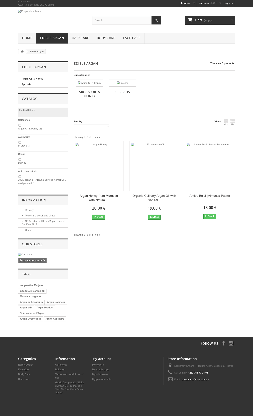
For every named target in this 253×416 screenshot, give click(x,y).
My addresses (100, 374)
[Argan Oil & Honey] (89, 83)
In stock (24, 145)
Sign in (229, 3)
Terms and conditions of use (39, 215)
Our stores (30, 230)
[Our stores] (43, 254)
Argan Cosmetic (56, 302)
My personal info (101, 379)
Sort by (78, 121)
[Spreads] (122, 83)
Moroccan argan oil (31, 296)
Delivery (29, 210)
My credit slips (100, 369)
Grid (226, 124)
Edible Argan (52, 38)
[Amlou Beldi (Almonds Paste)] (210, 166)
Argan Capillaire (55, 318)
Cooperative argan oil (32, 291)
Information (34, 200)
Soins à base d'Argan (32, 313)
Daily (22, 162)
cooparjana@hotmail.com (195, 379)
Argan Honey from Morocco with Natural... (99, 198)
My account (101, 358)
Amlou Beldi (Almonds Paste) (209, 196)
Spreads (26, 84)
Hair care (80, 38)
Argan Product (45, 307)
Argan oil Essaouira (31, 302)
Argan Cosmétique (30, 318)
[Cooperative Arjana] (52, 19)
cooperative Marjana (31, 285)
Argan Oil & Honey (32, 78)
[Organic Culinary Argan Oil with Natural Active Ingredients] (154, 166)
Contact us (24, 1)
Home (27, 38)
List (232, 124)
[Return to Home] (22, 51)
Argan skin (26, 307)
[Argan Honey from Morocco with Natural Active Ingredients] (99, 166)
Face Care (132, 38)
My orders (98, 364)
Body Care (106, 38)
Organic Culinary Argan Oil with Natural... (154, 198)
